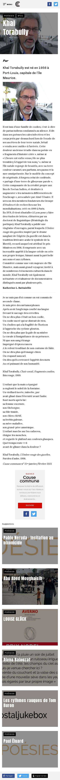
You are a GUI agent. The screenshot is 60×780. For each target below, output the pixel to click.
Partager (9, 776)
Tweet (24, 776)
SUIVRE (30, 505)
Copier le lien (40, 776)
